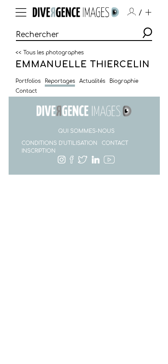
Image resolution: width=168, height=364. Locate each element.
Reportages (60, 81)
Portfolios (28, 81)
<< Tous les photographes (50, 52)
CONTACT (115, 143)
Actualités (92, 81)
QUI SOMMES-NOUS (86, 131)
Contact (26, 91)
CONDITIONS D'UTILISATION (59, 143)
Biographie (123, 81)
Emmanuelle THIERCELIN (83, 64)
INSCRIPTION (39, 151)
